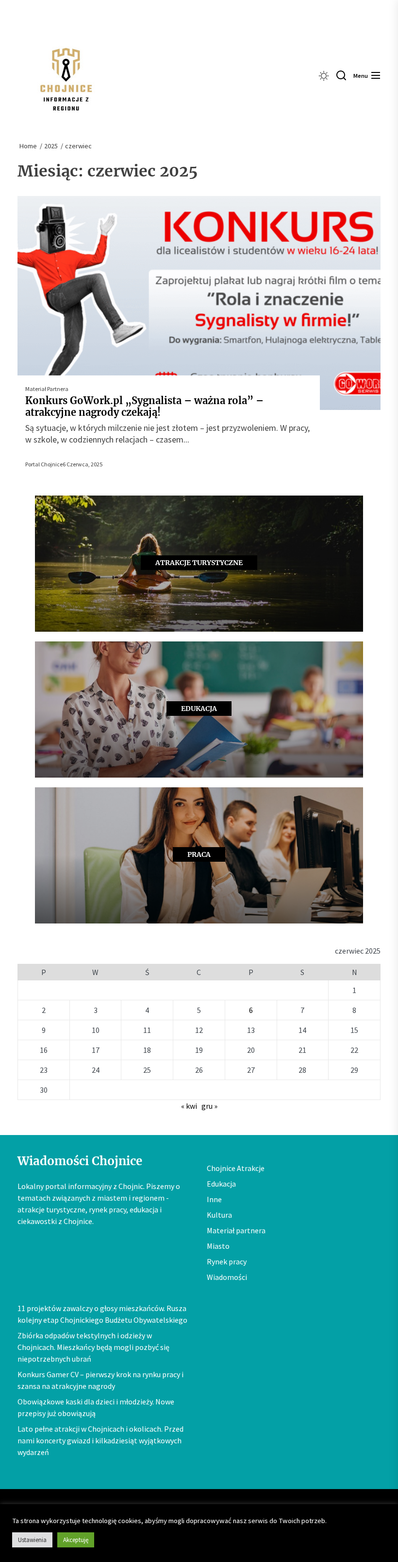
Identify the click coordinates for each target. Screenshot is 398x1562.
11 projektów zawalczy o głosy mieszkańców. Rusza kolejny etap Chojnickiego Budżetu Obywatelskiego (102, 1314)
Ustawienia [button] (32, 1540)
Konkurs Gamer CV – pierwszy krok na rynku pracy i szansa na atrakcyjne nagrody (100, 1380)
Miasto (218, 1246)
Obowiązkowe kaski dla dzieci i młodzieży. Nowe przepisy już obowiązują (95, 1407)
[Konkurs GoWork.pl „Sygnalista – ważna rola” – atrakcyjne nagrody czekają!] (199, 303)
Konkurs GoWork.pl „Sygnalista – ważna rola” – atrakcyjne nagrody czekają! (144, 406)
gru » (209, 1106)
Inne (214, 1199)
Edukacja (221, 1184)
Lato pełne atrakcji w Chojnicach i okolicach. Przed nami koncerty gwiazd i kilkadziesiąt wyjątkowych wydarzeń (100, 1440)
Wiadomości (227, 1277)
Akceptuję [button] (75, 1540)
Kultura (219, 1215)
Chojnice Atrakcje (236, 1168)
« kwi (189, 1106)
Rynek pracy (227, 1261)
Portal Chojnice (44, 464)
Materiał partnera (46, 388)
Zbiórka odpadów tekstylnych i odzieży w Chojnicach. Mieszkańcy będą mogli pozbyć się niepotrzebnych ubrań (93, 1347)
